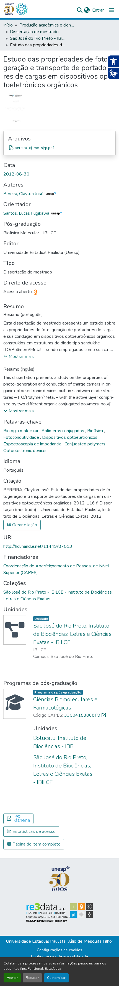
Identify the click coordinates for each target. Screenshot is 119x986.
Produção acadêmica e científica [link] (47, 25)
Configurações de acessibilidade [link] (59, 956)
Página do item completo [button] (36, 844)
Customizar (56, 977)
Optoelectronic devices (25, 451)
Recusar (32, 977)
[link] (59, 147)
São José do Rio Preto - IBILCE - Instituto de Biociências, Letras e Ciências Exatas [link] (37, 38)
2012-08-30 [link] (16, 174)
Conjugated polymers (85, 444)
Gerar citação (24, 525)
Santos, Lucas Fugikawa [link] (26, 213)
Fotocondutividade (21, 437)
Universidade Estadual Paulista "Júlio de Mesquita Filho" (59, 941)
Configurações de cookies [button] (59, 950)
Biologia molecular (21, 431)
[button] (22, 9)
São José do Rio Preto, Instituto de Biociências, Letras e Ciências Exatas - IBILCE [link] (72, 634)
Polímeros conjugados (63, 431)
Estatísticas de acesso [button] (33, 831)
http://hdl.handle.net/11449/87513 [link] (37, 546)
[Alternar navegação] (111, 10)
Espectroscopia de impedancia (33, 444)
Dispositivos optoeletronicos (70, 437)
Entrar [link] (98, 10)
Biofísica (95, 431)
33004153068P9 (83, 715)
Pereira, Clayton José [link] (24, 194)
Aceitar (12, 977)
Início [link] (8, 25)
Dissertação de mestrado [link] (34, 32)
